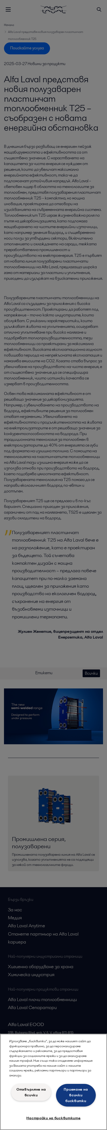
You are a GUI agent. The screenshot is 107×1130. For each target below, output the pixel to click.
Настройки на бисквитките (53, 1118)
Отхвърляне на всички (31, 1092)
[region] (53, 1082)
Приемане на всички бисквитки (76, 1095)
